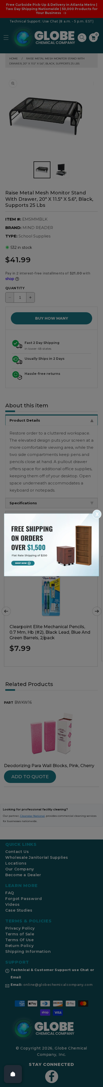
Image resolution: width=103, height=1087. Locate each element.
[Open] (13, 1074)
